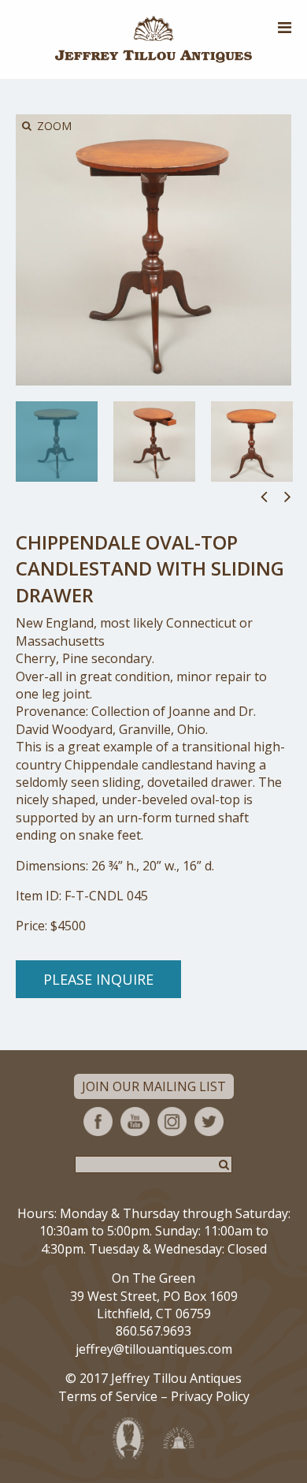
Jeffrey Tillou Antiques (153, 39)
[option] (57, 441)
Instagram (172, 1121)
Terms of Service (107, 1396)
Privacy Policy (210, 1396)
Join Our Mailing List (154, 1086)
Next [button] (287, 495)
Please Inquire (98, 979)
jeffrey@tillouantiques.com (154, 1349)
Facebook (98, 1121)
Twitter (209, 1121)
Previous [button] (264, 495)
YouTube (135, 1121)
